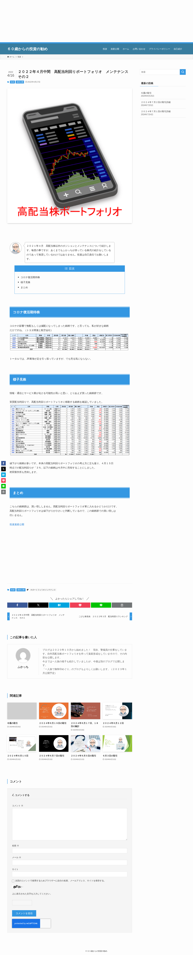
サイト (15, 869)
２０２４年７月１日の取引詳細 (156, 113)
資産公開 (20, 82)
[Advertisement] (90, 21)
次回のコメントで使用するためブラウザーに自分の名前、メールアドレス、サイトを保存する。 (60, 880)
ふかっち (23, 666)
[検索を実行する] (183, 72)
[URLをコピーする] (122, 605)
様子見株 (25, 282)
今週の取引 (147, 94)
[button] (17, 605)
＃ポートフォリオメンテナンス (43, 590)
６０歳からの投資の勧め (27, 49)
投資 (12, 82)
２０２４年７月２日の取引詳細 (156, 103)
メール (16, 857)
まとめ (24, 287)
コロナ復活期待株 (30, 277)
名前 (15, 845)
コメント (17, 805)
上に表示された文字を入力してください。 (32, 894)
